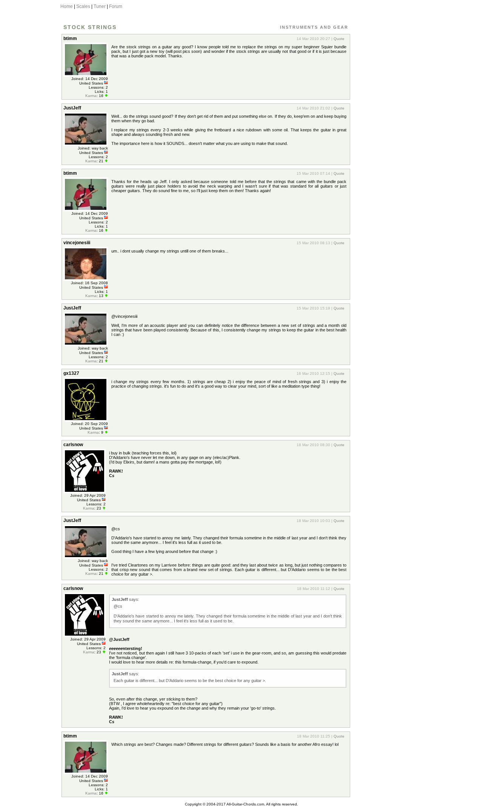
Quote (339, 39)
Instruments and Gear (314, 27)
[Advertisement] (386, 144)
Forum (115, 6)
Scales (83, 6)
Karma (91, 96)
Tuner (100, 6)
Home (66, 6)
